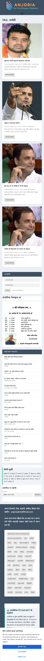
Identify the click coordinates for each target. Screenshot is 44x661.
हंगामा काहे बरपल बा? (10, 458)
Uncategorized (8, 388)
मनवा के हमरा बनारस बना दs (12, 437)
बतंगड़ (30, 565)
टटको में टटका (11, 556)
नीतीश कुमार (11, 561)
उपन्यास (6, 479)
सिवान (32, 592)
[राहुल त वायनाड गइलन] (22, 100)
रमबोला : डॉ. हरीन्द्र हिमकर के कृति (13, 371)
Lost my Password (17, 290)
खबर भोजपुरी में (24, 543)
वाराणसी (10, 592)
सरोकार (13, 381)
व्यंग (5, 482)
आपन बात (36, 476)
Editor (12, 64)
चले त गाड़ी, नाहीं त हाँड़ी (11, 415)
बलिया (17, 570)
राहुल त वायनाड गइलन (12, 123)
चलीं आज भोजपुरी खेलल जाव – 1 (13, 444)
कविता (5, 373)
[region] (22, 644)
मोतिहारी (29, 583)
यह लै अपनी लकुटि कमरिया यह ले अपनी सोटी (17, 393)
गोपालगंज (10, 547)
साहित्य (9, 373)
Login (8, 290)
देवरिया (20, 556)
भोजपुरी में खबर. (23, 579)
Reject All (22, 657)
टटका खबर (30, 552)
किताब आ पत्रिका (36, 474)
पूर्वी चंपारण (16, 565)
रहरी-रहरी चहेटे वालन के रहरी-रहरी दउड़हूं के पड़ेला (18, 364)
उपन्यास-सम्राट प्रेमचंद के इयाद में (13, 400)
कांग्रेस (9, 543)
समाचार (29, 64)
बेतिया (30, 570)
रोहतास (10, 588)
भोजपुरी (23, 574)
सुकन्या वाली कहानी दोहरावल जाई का (17, 61)
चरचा (5, 431)
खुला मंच (25, 479)
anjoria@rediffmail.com (22, 512)
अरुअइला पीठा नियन (10, 386)
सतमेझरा (25, 64)
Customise (22, 652)
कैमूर (15, 543)
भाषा (8, 431)
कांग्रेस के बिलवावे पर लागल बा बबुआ (17, 249)
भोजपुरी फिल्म (12, 579)
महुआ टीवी (21, 583)
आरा (25, 538)
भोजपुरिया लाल (7, 381)
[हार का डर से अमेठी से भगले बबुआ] (22, 163)
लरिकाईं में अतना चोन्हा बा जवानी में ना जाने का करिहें (19, 429)
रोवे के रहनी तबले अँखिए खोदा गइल (14, 408)
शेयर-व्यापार (7, 460)
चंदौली (9, 552)
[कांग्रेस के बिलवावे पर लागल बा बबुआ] (22, 226)
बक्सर (24, 565)
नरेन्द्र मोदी (28, 556)
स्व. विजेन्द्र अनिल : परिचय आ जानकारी (15, 379)
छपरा (15, 552)
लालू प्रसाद (27, 588)
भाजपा (16, 574)
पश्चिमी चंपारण (30, 561)
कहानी (5, 424)
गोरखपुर (32, 547)
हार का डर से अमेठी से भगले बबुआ (16, 186)
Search (4, 492)
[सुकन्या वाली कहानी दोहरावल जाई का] (22, 40)
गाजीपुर (34, 543)
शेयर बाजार (18, 592)
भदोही (9, 574)
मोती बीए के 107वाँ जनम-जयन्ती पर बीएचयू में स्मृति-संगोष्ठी (20, 451)
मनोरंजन (6, 438)
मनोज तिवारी (11, 583)
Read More (10, 75)
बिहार (23, 570)
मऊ (32, 579)
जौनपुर (22, 552)
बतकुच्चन (10, 570)
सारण (26, 592)
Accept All (22, 647)
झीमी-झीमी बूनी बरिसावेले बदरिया (13, 357)
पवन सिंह (20, 561)
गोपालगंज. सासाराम (21, 547)
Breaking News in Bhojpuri (18, 534)
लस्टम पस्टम (18, 588)
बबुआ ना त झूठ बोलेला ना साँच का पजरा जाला (17, 422)
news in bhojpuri (14, 538)
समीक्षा (10, 482)
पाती (9, 565)
